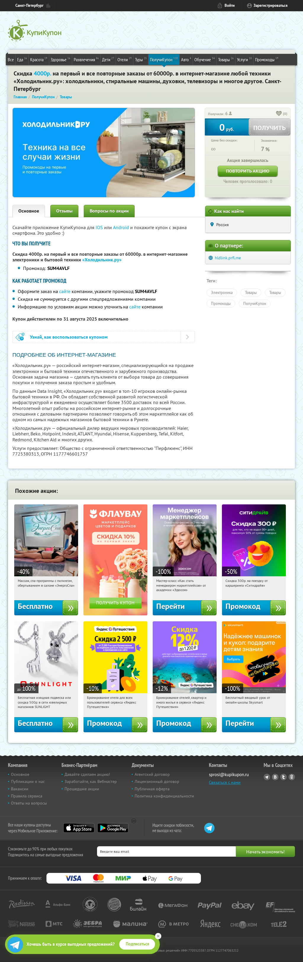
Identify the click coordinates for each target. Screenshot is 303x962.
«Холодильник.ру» (102, 260)
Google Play (112, 828)
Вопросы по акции (109, 211)
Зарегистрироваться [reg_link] (271, 5)
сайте (64, 291)
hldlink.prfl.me (228, 257)
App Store (78, 828)
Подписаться (137, 944)
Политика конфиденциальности (164, 796)
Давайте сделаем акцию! (87, 774)
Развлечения (86, 59)
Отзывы (64, 211)
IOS (100, 227)
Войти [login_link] (230, 5)
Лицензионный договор (157, 781)
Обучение (204, 59)
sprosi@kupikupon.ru (229, 774)
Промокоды (266, 59)
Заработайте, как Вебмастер (91, 781)
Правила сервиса (26, 796)
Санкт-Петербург (29, 5)
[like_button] (279, 114)
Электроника (222, 292)
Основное (28, 211)
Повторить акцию (247, 171)
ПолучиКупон (164, 59)
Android (121, 227)
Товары (226, 59)
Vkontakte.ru (275, 777)
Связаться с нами (225, 782)
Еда (22, 59)
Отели (124, 59)
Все (11, 59)
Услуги (244, 59)
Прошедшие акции (82, 789)
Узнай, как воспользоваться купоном (69, 337)
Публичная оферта (152, 789)
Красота (38, 59)
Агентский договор (152, 774)
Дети (108, 59)
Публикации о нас (28, 781)
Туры (141, 59)
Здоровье (60, 59)
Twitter (283, 777)
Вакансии (19, 789)
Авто (186, 59)
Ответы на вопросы (29, 803)
